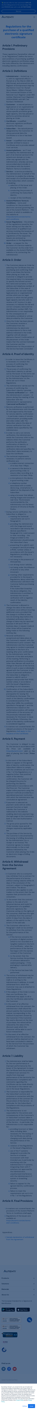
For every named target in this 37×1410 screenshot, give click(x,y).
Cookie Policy (19, 1400)
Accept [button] (31, 1406)
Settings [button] (24, 1406)
